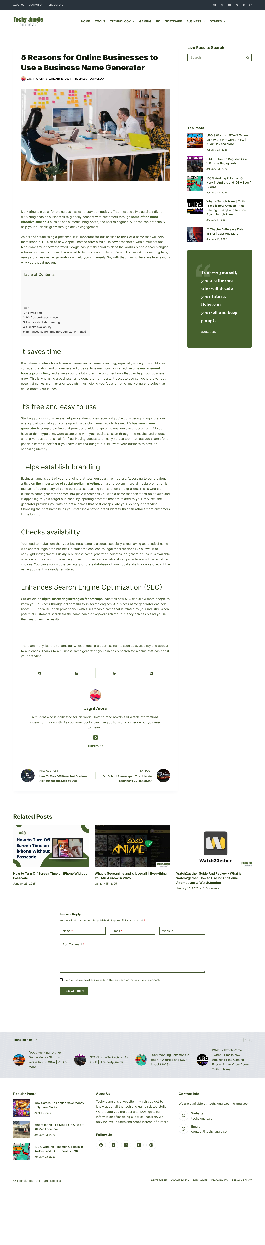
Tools (100, 21)
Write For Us (159, 1180)
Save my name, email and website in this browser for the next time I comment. (112, 979)
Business (194, 21)
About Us (18, 4)
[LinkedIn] (229, 5)
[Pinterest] (237, 5)
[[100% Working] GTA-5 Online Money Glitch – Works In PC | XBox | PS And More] (195, 140)
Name (68, 931)
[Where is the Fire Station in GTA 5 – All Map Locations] (21, 1129)
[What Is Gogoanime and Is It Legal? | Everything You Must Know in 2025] (132, 846)
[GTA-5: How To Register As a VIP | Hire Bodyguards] (195, 164)
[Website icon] (95, 737)
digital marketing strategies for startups (72, 599)
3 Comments (211, 888)
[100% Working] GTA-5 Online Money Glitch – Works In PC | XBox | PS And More (227, 140)
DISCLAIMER (200, 1180)
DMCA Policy (219, 1180)
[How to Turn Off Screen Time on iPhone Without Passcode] (51, 846)
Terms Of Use (55, 4)
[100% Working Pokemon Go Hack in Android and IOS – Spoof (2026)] (195, 183)
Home (85, 21)
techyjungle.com (203, 1118)
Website (167, 931)
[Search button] (248, 57)
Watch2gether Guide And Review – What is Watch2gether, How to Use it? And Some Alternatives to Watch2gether (208, 878)
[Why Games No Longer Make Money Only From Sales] (21, 1108)
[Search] (250, 5)
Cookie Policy (180, 1180)
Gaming (145, 21)
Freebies (242, 21)
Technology (120, 21)
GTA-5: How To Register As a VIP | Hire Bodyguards (109, 1059)
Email (117, 931)
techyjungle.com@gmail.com (229, 1103)
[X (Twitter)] (222, 5)
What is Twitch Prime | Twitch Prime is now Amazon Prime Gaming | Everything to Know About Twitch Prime (230, 1059)
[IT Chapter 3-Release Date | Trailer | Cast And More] (195, 234)
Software (173, 21)
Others (216, 21)
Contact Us (36, 4)
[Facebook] (214, 5)
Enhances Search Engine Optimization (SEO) (56, 331)
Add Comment (73, 944)
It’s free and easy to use (42, 317)
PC (158, 21)
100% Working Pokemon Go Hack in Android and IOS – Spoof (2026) (228, 183)
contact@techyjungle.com (210, 1131)
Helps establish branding (43, 322)
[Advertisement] (95, 199)
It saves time (34, 312)
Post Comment (74, 991)
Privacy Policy (242, 1180)
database (101, 564)
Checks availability (39, 327)
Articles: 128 (95, 746)
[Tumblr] (244, 5)
